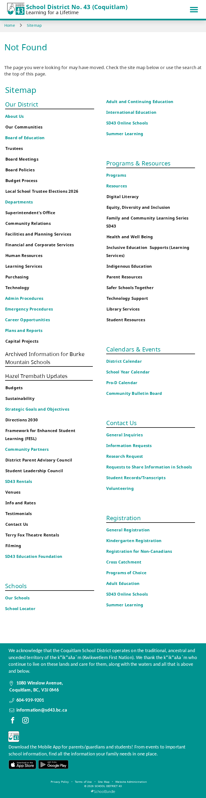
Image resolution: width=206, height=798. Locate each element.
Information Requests (130, 445)
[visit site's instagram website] (25, 721)
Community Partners (27, 449)
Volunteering (120, 488)
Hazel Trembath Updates (36, 376)
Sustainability (20, 398)
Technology (17, 287)
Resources (116, 186)
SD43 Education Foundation (33, 556)
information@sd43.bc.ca (41, 710)
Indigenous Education (129, 266)
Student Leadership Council (34, 471)
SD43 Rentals (18, 481)
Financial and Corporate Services (39, 245)
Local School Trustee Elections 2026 (41, 191)
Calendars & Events (133, 349)
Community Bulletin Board (134, 393)
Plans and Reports (23, 330)
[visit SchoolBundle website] (103, 791)
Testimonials (18, 513)
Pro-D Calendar (122, 382)
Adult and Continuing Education (140, 101)
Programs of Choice (126, 573)
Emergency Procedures (29, 309)
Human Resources (23, 255)
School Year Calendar (129, 372)
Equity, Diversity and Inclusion (138, 207)
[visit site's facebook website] (12, 721)
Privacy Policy (60, 782)
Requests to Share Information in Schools (149, 467)
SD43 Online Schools (127, 123)
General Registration (128, 530)
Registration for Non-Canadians (139, 551)
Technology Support (127, 298)
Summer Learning (125, 134)
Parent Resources (124, 277)
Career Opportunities (27, 320)
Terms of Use (83, 782)
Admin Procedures (24, 298)
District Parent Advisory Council (38, 460)
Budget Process (21, 180)
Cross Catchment (124, 562)
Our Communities (23, 127)
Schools (16, 586)
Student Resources (125, 320)
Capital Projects (21, 341)
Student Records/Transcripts (135, 478)
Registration (123, 518)
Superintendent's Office (30, 212)
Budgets (14, 388)
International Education (131, 112)
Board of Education (25, 138)
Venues (12, 492)
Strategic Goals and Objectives (37, 409)
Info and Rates (20, 503)
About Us (14, 116)
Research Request (124, 456)
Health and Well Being (131, 237)
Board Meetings (21, 159)
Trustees (14, 148)
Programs (116, 175)
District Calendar (124, 361)
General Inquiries (124, 435)
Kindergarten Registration (134, 540)
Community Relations (28, 223)
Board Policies (20, 170)
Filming (13, 546)
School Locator (20, 608)
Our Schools (17, 598)
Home (9, 25)
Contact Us (16, 524)
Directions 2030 (21, 420)
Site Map (103, 782)
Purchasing (17, 277)
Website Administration (131, 782)
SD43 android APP (53, 764)
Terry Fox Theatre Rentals (32, 535)
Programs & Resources (138, 163)
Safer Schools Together (130, 287)
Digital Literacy (122, 196)
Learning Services (23, 266)
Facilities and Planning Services (38, 234)
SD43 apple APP (22, 764)
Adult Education (123, 583)
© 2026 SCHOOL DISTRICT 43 (103, 786)
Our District (21, 104)
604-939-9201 (30, 700)
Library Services (123, 309)
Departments (19, 202)
